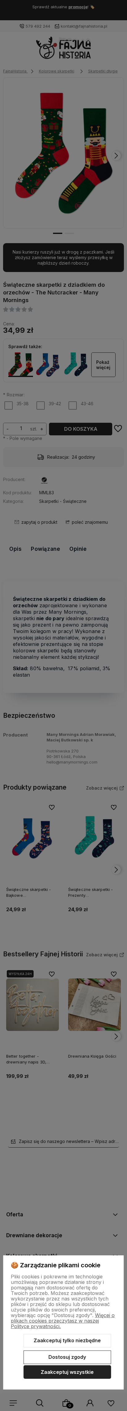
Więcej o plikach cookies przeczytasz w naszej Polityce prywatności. (63, 1320)
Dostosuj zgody (67, 1357)
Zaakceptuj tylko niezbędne (67, 1340)
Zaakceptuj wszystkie (67, 1372)
